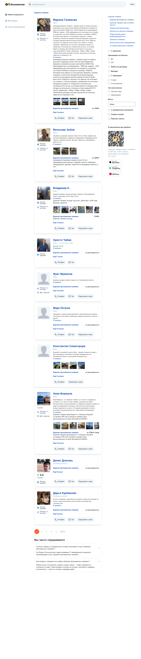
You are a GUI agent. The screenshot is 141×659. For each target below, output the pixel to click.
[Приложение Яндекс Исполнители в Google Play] (115, 168)
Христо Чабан (62, 239)
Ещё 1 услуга (58, 222)
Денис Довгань (63, 460)
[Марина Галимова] (43, 24)
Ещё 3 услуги (58, 171)
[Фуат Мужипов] (43, 279)
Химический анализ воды (119, 28)
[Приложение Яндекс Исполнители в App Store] (115, 162)
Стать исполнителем (16, 27)
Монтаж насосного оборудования (122, 42)
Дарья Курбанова (64, 493)
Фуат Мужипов (62, 273)
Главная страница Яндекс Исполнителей (15, 4)
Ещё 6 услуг (58, 472)
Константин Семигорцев (69, 346)
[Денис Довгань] (43, 465)
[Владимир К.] (43, 193)
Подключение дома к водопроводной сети (118, 35)
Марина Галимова (65, 19)
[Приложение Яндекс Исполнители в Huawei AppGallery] (115, 174)
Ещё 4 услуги (58, 290)
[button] (59, 118)
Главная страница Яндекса (6, 4)
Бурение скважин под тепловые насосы (122, 24)
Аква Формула (62, 393)
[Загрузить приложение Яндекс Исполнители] (122, 139)
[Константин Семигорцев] (43, 351)
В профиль (57, 57)
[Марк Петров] (43, 313)
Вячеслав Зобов (64, 129)
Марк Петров (61, 307)
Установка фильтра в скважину (122, 46)
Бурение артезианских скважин (65, 108)
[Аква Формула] (43, 398)
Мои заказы (12, 21)
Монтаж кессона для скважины (122, 31)
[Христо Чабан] (43, 245)
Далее (62, 531)
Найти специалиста (15, 15)
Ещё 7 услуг (58, 256)
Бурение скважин (114, 16)
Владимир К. (61, 188)
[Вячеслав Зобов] (43, 134)
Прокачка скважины (117, 39)
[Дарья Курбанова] (43, 498)
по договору (44, 39)
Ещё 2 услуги (58, 112)
